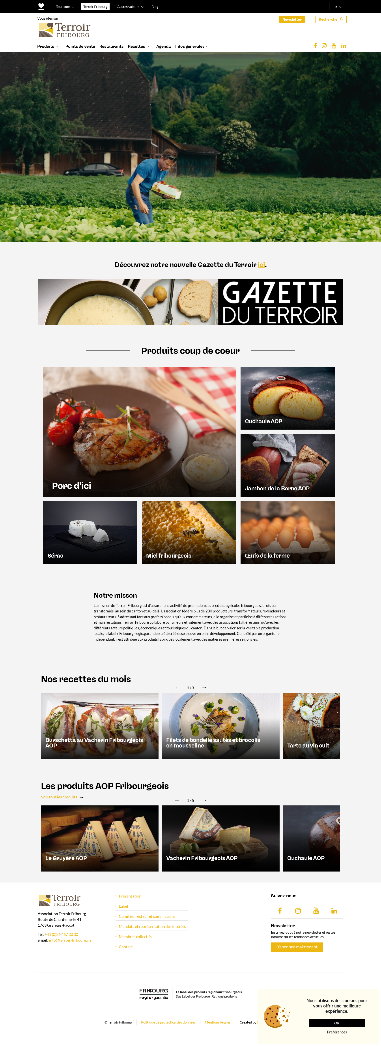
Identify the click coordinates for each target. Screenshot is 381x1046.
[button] (204, 687)
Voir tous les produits (59, 797)
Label (123, 906)
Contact (126, 946)
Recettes (136, 46)
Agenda (163, 46)
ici (261, 265)
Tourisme (63, 6)
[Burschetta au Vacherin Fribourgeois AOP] (100, 725)
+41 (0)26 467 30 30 (61, 934)
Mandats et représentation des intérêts (152, 926)
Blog (154, 6)
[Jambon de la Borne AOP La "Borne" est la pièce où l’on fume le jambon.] (288, 464)
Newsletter (292, 19)
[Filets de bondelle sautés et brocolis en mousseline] (220, 725)
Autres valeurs (128, 6)
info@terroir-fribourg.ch (70, 940)
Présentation (130, 896)
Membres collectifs (135, 936)
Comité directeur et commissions (147, 916)
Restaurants (111, 46)
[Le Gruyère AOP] (100, 838)
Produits (45, 46)
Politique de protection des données (168, 1022)
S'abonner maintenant (297, 947)
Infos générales (189, 46)
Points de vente (80, 46)
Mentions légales (218, 1022)
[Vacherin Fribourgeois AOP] (220, 838)
